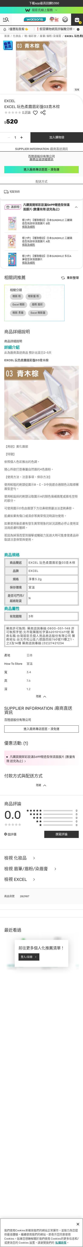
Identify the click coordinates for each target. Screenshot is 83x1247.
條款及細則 (28, 226)
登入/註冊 (26, 956)
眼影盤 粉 (33, 296)
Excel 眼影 (19, 304)
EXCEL (9, 101)
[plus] (21, 137)
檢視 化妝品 (16, 858)
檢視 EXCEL (16, 879)
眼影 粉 (17, 296)
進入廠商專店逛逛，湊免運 (41, 169)
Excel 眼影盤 (38, 312)
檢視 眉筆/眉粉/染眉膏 (26, 869)
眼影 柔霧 (18, 312)
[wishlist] (35, 112)
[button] (77, 19)
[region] (41, 1232)
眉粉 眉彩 (37, 304)
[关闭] (78, 1224)
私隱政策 (60, 1242)
